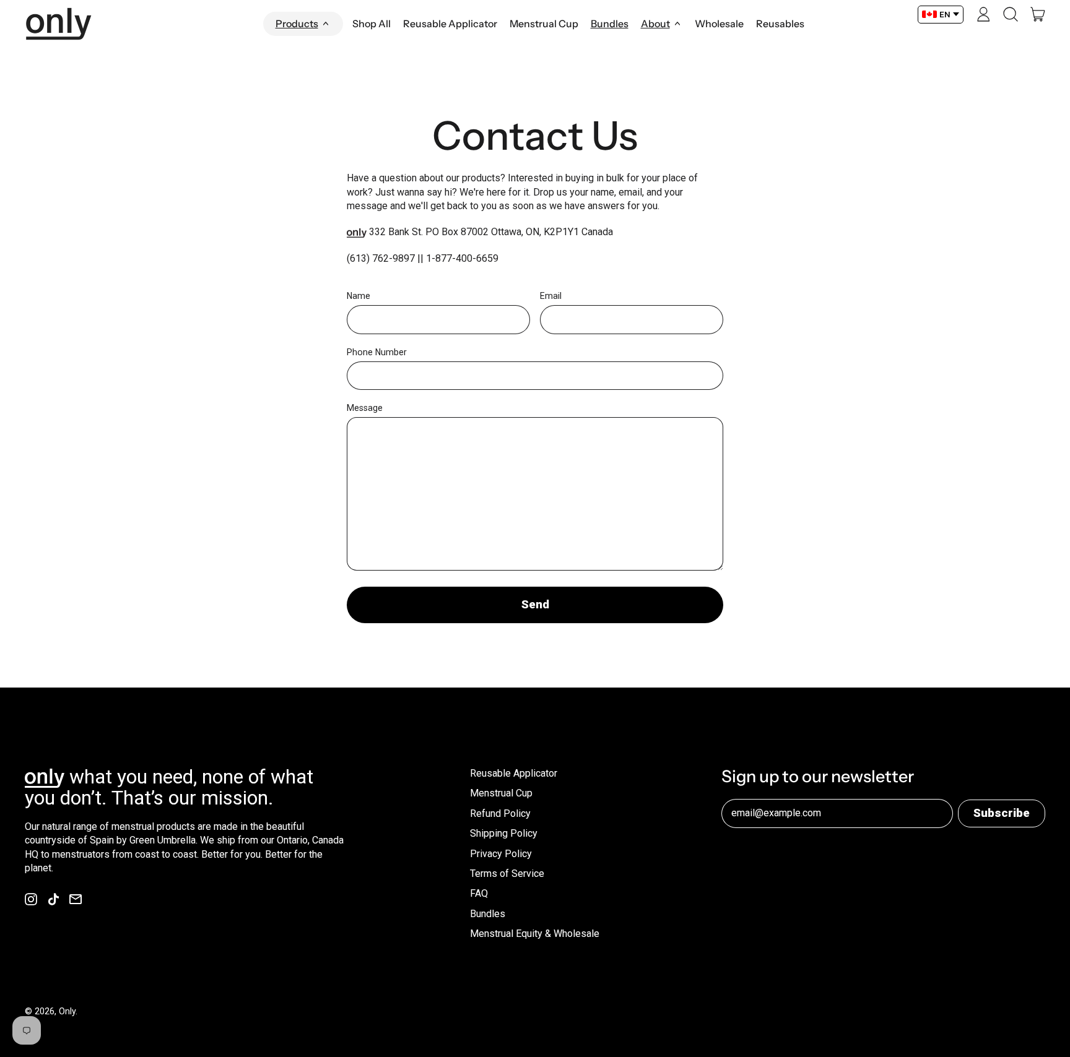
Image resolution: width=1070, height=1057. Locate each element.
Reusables (780, 23)
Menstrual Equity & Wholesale (534, 933)
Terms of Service (507, 873)
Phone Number (377, 352)
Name (358, 296)
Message (365, 408)
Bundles (610, 23)
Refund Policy (500, 813)
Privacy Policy (501, 854)
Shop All (371, 23)
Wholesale (719, 23)
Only (67, 1011)
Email (551, 296)
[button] (1010, 14)
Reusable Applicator (450, 23)
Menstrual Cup (544, 23)
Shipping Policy (503, 833)
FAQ (479, 893)
